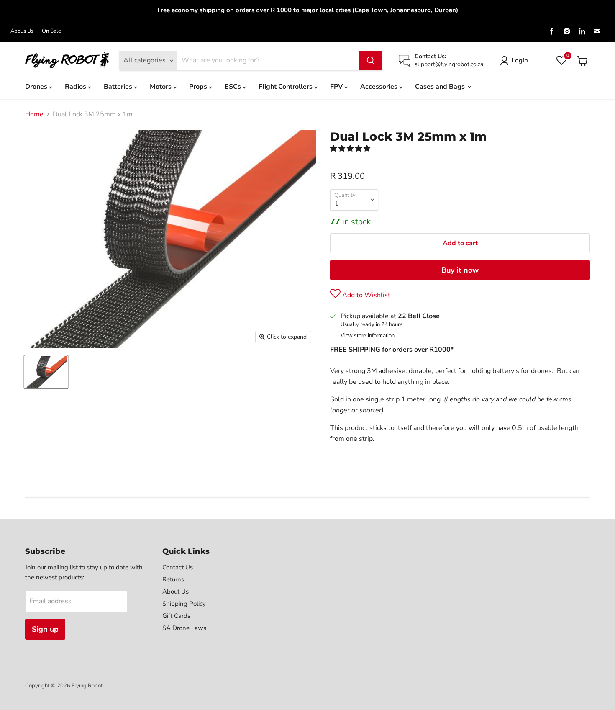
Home (34, 114)
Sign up (45, 629)
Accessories (379, 86)
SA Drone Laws (184, 628)
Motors (161, 86)
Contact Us (177, 567)
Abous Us (21, 31)
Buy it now (460, 270)
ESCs (234, 86)
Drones (37, 86)
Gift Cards (176, 616)
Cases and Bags (440, 86)
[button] (351, 148)
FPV (337, 86)
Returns (173, 579)
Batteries (119, 86)
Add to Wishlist (365, 295)
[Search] (370, 60)
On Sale (51, 31)
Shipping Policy (184, 603)
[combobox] (268, 60)
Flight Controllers (286, 86)
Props (199, 86)
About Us (175, 591)
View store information (368, 336)
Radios (76, 86)
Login (520, 60)
